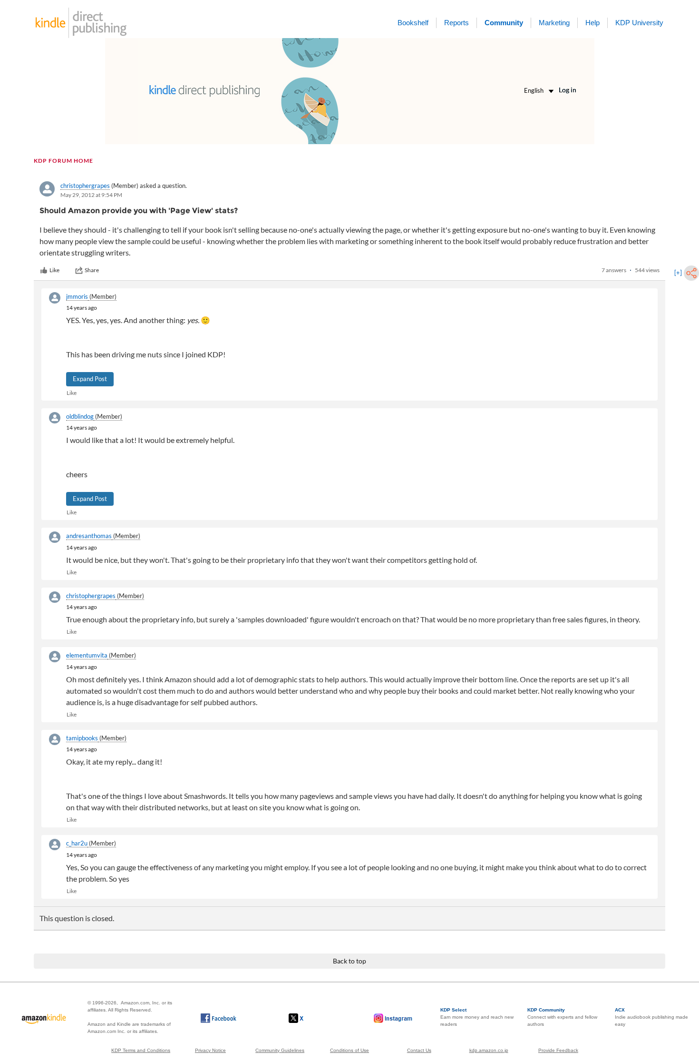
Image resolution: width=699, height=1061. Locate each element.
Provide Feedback (558, 1050)
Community (504, 23)
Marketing (554, 23)
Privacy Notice (210, 1050)
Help (592, 23)
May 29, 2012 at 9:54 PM (91, 194)
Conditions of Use (349, 1050)
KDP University (639, 23)
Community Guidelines (279, 1050)
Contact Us (419, 1050)
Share (92, 270)
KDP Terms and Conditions (140, 1050)
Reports (456, 23)
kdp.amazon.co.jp (488, 1050)
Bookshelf (413, 23)
